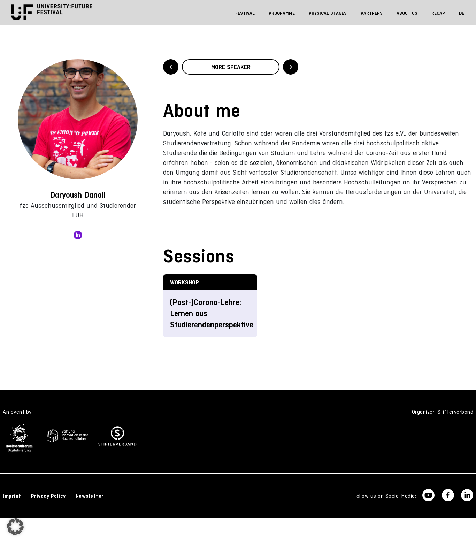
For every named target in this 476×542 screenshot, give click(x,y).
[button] (15, 526)
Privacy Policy (48, 496)
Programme (282, 13)
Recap (438, 13)
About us (407, 13)
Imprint (12, 496)
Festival (245, 13)
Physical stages (328, 13)
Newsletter (90, 496)
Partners (372, 13)
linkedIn (78, 235)
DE (461, 13)
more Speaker (231, 66)
